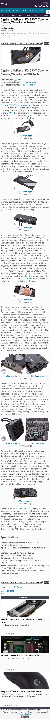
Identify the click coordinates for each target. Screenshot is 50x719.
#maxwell (4, 35)
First (2, 591)
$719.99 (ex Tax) (28, 85)
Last (12, 591)
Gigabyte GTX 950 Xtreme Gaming (15, 105)
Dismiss (25, 717)
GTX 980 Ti (10, 113)
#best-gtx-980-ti (22, 33)
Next (46, 43)
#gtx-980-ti (45, 33)
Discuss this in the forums (12, 587)
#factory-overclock (34, 33)
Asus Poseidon (27, 278)
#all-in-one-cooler (10, 33)
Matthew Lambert (7, 28)
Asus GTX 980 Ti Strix (22, 508)
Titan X (33, 118)
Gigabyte (17, 79)
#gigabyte (12, 38)
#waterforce (12, 35)
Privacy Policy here (25, 714)
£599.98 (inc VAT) (28, 82)
